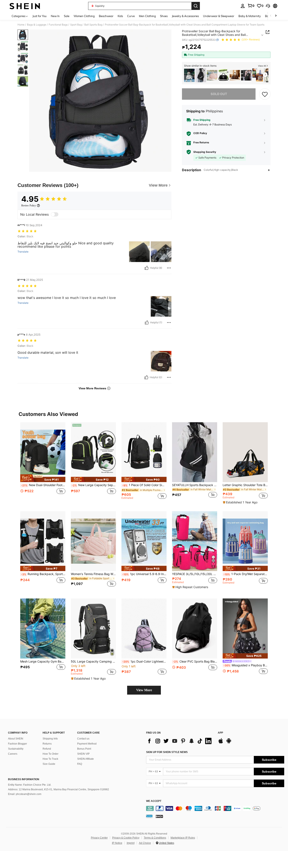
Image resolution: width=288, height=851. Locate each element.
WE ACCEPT (153, 801)
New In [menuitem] (55, 16)
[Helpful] (146, 267)
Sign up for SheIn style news (167, 752)
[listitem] (189, 75)
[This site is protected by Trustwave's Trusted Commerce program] (149, 816)
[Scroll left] (270, 16)
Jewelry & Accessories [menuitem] (185, 16)
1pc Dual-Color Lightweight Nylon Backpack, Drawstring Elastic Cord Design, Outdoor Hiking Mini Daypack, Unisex (144, 661)
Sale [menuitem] (66, 16)
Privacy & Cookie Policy (125, 837)
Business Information (23, 779)
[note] (42, 478)
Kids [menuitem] (120, 16)
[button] (268, 5)
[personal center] (242, 5)
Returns (47, 743)
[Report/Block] (168, 267)
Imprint (131, 843)
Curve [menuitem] (131, 16)
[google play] (229, 742)
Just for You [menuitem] (39, 16)
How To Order (50, 753)
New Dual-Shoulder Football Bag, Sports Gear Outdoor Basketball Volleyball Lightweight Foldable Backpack (43, 485)
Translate (22, 251)
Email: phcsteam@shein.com (24, 794)
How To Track (50, 758)
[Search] (195, 6)
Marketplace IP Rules (183, 837)
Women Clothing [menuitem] (84, 16)
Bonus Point (84, 748)
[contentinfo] (215, 808)
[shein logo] (24, 6)
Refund (47, 748)
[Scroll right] (275, 16)
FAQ (79, 763)
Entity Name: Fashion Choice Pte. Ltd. (29, 784)
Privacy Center (99, 837)
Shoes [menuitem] (164, 16)
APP (220, 732)
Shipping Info (50, 738)
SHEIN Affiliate (85, 758)
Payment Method (87, 743)
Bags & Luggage (36, 24)
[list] (180, 741)
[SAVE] (265, 94)
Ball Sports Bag (93, 24)
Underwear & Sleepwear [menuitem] (218, 16)
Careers (12, 753)
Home (20, 24)
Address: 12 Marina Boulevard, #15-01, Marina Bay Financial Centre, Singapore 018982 (58, 789)
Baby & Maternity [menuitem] (249, 16)
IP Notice (117, 843)
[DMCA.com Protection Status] (159, 816)
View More (144, 690)
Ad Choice (145, 843)
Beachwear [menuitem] (106, 16)
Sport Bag (76, 24)
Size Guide (49, 763)
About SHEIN (15, 738)
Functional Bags (58, 24)
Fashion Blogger (17, 743)
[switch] (54, 214)
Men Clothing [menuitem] (147, 16)
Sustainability (15, 748)
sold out (219, 94)
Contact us (83, 738)
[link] (250, 5)
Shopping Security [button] (204, 152)
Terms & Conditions (155, 837)
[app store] (221, 742)
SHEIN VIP (83, 753)
